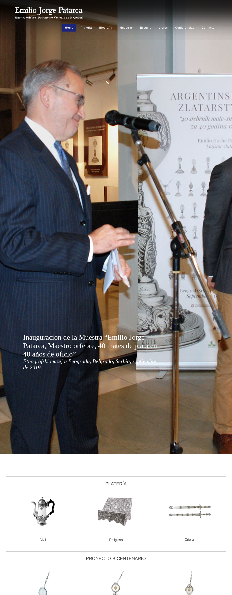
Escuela (146, 27)
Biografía (105, 27)
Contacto (208, 27)
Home (69, 27)
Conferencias (184, 27)
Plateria (86, 27)
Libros (163, 27)
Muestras (126, 27)
